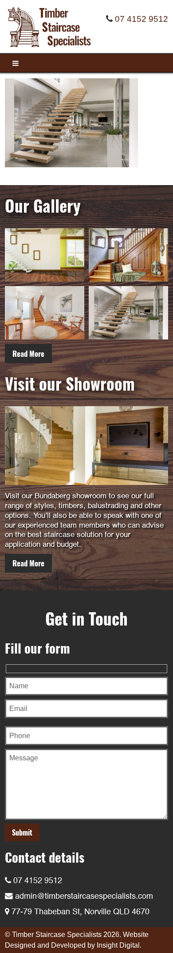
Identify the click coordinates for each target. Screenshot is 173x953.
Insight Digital (118, 945)
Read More (28, 353)
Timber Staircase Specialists (57, 934)
